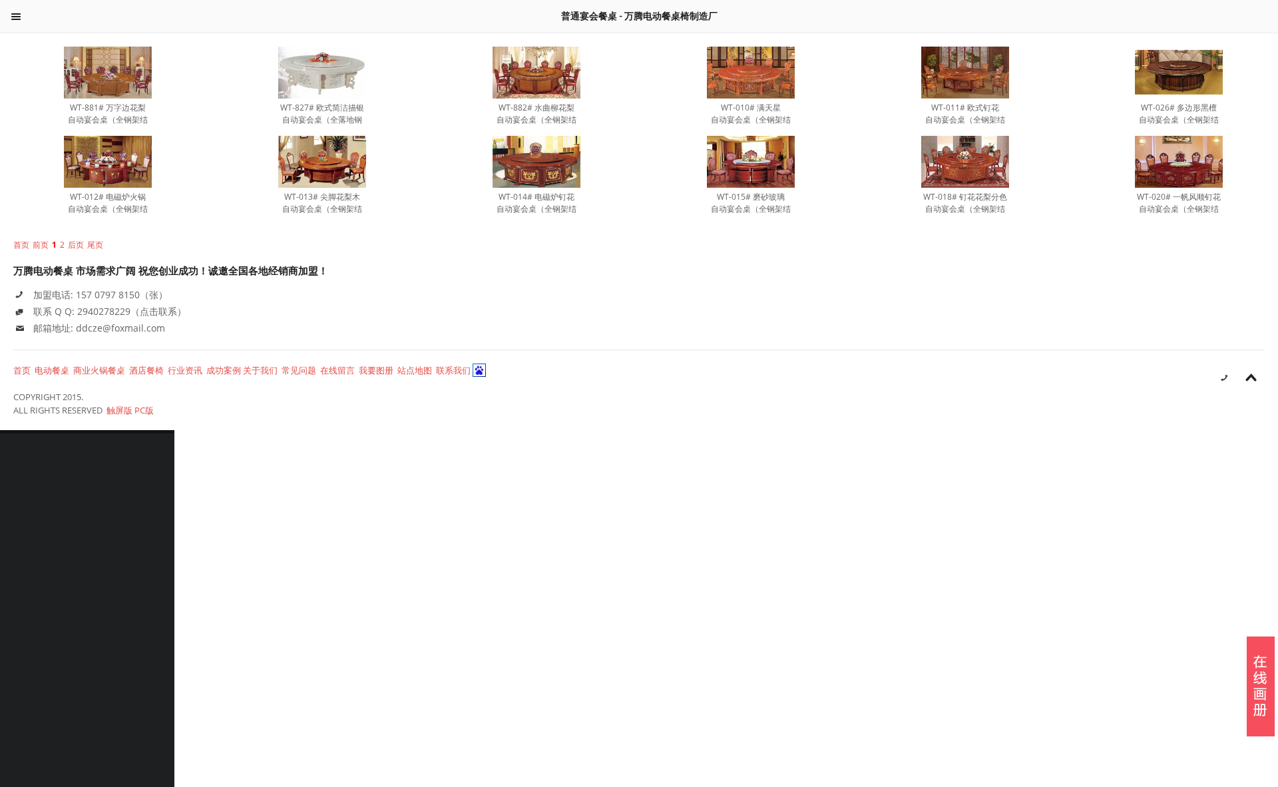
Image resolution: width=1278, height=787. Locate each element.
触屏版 (119, 410)
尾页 (95, 244)
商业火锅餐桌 (99, 370)
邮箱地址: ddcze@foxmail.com (99, 328)
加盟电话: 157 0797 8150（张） (100, 294)
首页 (22, 370)
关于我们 (260, 370)
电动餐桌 (52, 370)
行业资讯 (185, 370)
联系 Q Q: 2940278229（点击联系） (109, 311)
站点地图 (414, 370)
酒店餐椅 (146, 370)
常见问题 (299, 370)
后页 (76, 244)
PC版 (144, 410)
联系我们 (453, 370)
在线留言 (337, 370)
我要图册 (376, 370)
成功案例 (223, 370)
